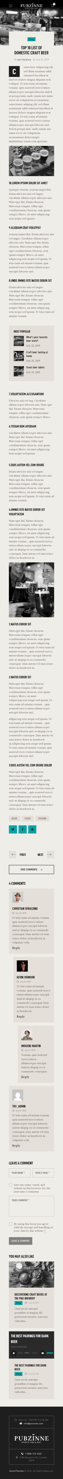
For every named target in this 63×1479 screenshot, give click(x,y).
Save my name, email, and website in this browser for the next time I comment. (32, 1188)
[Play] (14, 1353)
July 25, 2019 (33, 345)
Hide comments (29, 869)
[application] (31, 1353)
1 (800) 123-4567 (33, 1454)
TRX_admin (19, 1106)
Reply (16, 948)
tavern (42, 818)
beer (14, 818)
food (28, 818)
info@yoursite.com (33, 1423)
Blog (31, 39)
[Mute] (43, 1353)
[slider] (49, 1353)
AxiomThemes (16, 1471)
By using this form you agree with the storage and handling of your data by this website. (33, 1227)
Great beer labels (35, 367)
